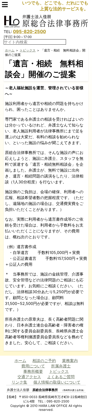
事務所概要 (33, 371)
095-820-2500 (29, 31)
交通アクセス (29, 376)
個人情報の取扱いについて (56, 382)
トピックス (28, 50)
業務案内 (70, 360)
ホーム (9, 50)
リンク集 (19, 382)
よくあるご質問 (61, 376)
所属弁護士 (61, 366)
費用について (33, 366)
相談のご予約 (44, 360)
